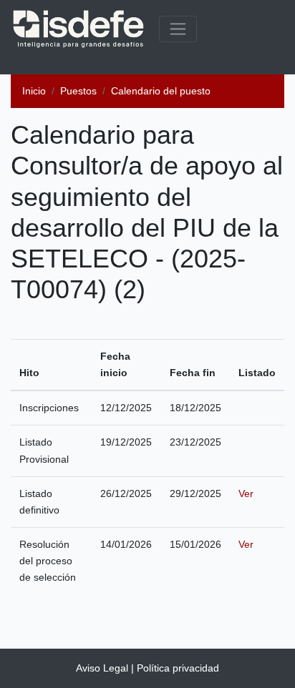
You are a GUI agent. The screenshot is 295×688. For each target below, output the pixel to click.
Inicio (34, 91)
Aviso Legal (102, 668)
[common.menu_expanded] (178, 29)
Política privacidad (178, 668)
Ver (245, 493)
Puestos (78, 91)
